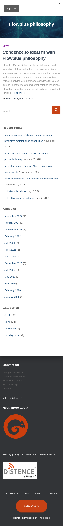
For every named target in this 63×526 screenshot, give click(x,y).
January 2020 (12, 297)
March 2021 (11, 256)
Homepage (12, 493)
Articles (8, 315)
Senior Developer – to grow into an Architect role (31, 178)
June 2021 (10, 249)
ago (26, 98)
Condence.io (31, 506)
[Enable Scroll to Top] (56, 519)
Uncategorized (12, 335)
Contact (52, 493)
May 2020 (9, 276)
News (6, 46)
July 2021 (9, 243)
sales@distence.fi (12, 398)
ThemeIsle (44, 517)
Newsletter (10, 328)
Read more (18, 92)
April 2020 (10, 283)
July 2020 (9, 270)
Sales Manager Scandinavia (19, 198)
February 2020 (12, 290)
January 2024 (12, 222)
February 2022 (12, 236)
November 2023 (13, 229)
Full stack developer (15, 191)
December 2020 (13, 263)
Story (38, 493)
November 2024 (13, 216)
